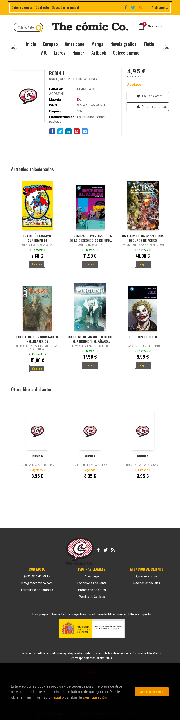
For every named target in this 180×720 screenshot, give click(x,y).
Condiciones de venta (92, 583)
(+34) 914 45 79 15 (37, 576)
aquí (57, 697)
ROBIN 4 (90, 455)
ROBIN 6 (37, 455)
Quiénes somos (22, 7)
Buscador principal (65, 7)
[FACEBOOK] (126, 7)
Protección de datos (92, 590)
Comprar (37, 264)
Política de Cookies (92, 596)
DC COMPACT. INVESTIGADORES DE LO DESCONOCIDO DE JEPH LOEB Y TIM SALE (90, 237)
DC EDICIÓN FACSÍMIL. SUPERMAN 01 (37, 237)
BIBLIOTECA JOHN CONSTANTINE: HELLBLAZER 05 (37, 339)
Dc (79, 100)
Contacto (42, 7)
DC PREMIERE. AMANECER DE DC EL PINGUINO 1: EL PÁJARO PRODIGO (90, 339)
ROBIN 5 (142, 455)
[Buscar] (39, 27)
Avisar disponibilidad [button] (154, 106)
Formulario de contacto (37, 590)
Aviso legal (92, 576)
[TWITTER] (133, 7)
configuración (95, 697)
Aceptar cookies (152, 691)
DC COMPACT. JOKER (143, 337)
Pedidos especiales (146, 583)
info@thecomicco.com (37, 583)
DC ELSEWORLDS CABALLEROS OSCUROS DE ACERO (143, 237)
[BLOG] (140, 7)
